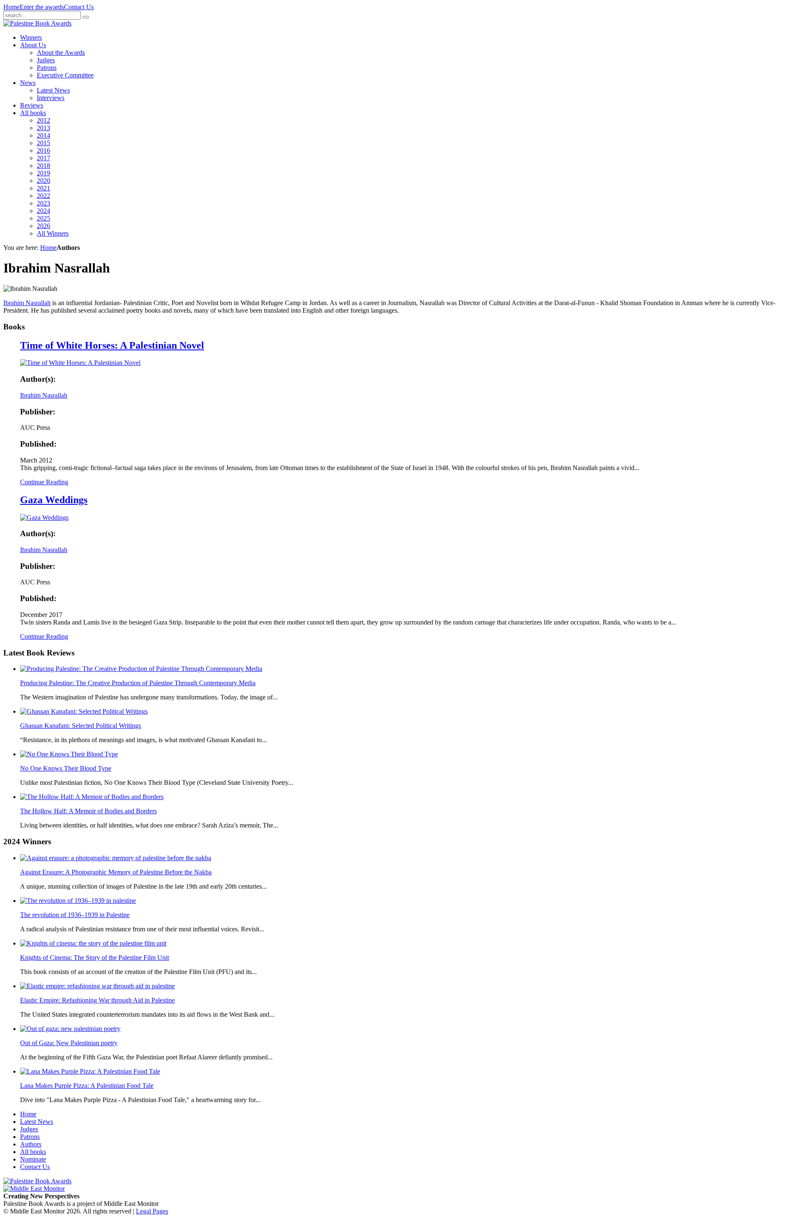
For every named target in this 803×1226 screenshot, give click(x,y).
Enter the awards (42, 6)
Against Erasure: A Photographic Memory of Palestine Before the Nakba (116, 872)
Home (11, 6)
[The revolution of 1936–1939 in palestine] (78, 900)
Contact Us (79, 6)
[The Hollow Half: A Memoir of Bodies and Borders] (92, 796)
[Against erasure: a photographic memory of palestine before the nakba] (115, 857)
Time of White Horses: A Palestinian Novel (112, 345)
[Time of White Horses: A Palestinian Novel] (80, 362)
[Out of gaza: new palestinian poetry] (70, 1028)
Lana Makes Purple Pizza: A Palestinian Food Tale (86, 1085)
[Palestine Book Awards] (37, 1181)
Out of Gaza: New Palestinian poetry (69, 1042)
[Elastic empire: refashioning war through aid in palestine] (97, 986)
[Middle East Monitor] (34, 1188)
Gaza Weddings (53, 499)
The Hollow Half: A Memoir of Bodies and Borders (88, 811)
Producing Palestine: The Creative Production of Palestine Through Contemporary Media (138, 682)
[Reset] (85, 17)
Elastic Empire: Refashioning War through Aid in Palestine (97, 1000)
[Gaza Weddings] (44, 517)
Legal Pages (152, 1211)
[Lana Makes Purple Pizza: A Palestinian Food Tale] (90, 1071)
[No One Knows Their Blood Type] (69, 754)
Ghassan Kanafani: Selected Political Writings (80, 725)
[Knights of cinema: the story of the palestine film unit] (93, 943)
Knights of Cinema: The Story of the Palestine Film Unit (94, 957)
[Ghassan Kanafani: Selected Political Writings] (84, 711)
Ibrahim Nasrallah (27, 302)
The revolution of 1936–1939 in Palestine (75, 914)
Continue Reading (44, 482)
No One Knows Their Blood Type (65, 768)
